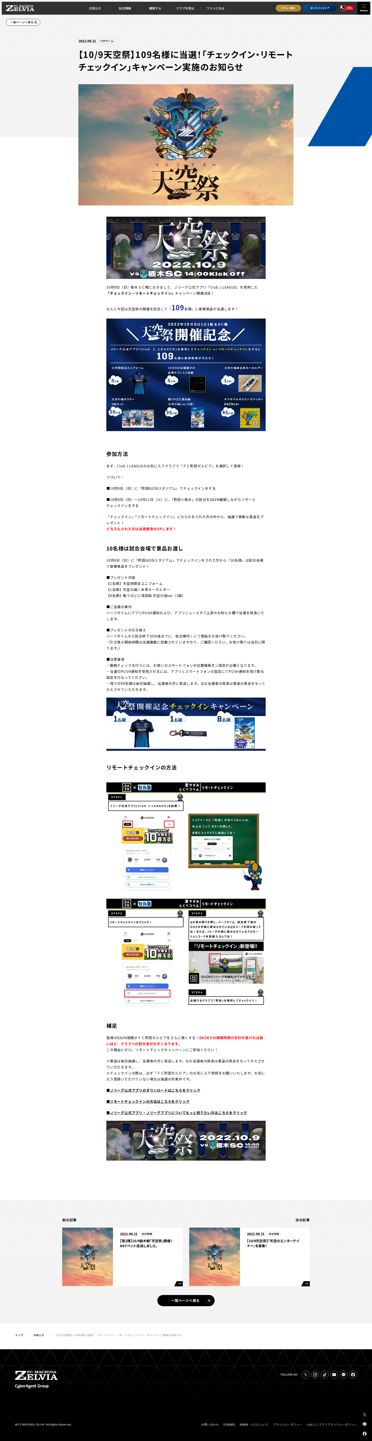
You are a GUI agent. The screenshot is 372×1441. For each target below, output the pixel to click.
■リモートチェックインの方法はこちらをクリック (147, 1101)
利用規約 (229, 1424)
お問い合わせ (210, 1424)
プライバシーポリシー (287, 1424)
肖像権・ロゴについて (254, 1424)
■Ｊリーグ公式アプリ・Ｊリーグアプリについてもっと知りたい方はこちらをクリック (176, 1112)
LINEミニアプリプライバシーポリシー (332, 1424)
